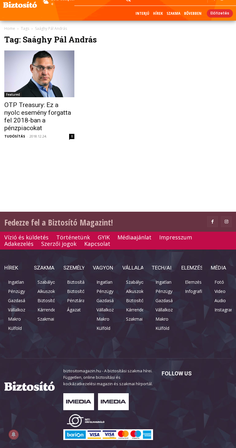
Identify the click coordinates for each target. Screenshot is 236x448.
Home (9, 28)
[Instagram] (226, 221)
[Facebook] (212, 221)
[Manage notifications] (13, 434)
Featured (13, 94)
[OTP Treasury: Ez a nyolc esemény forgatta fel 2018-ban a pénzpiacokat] (39, 73)
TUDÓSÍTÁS (14, 136)
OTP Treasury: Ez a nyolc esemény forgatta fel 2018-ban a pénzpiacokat (37, 116)
